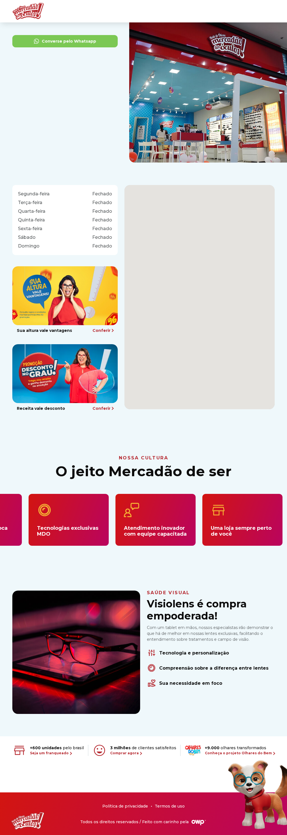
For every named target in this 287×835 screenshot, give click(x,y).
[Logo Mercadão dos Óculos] (28, 821)
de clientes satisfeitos (143, 750)
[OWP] (198, 822)
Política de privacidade (125, 806)
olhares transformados (238, 750)
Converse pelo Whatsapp (69, 41)
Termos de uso (170, 806)
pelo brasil (57, 750)
